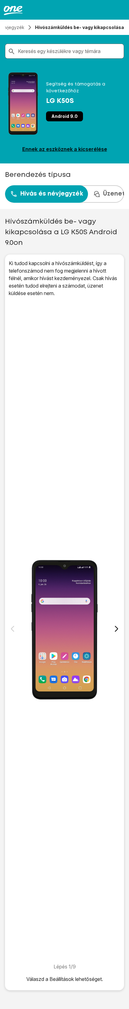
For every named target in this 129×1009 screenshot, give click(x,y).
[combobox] (69, 51)
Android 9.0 (64, 116)
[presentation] (64, 194)
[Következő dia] (116, 629)
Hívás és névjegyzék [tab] (51, 193)
